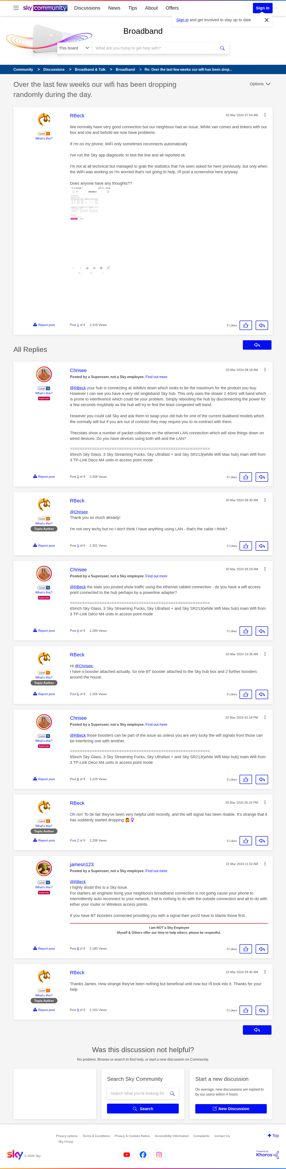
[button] (265, 115)
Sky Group (65, 1141)
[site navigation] (16, 8)
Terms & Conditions (96, 1136)
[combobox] (153, 48)
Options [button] (257, 84)
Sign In (262, 8)
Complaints (201, 1136)
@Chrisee (79, 512)
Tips (132, 8)
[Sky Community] (45, 8)
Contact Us (222, 1136)
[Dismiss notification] (266, 20)
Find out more (156, 377)
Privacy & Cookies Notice (132, 1136)
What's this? (44, 138)
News (114, 8)
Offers (172, 8)
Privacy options (67, 1136)
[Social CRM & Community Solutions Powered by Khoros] (268, 1154)
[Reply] (262, 325)
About (151, 8)
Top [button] (275, 1135)
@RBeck (78, 388)
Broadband (143, 31)
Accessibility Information (172, 1136)
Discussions (87, 8)
